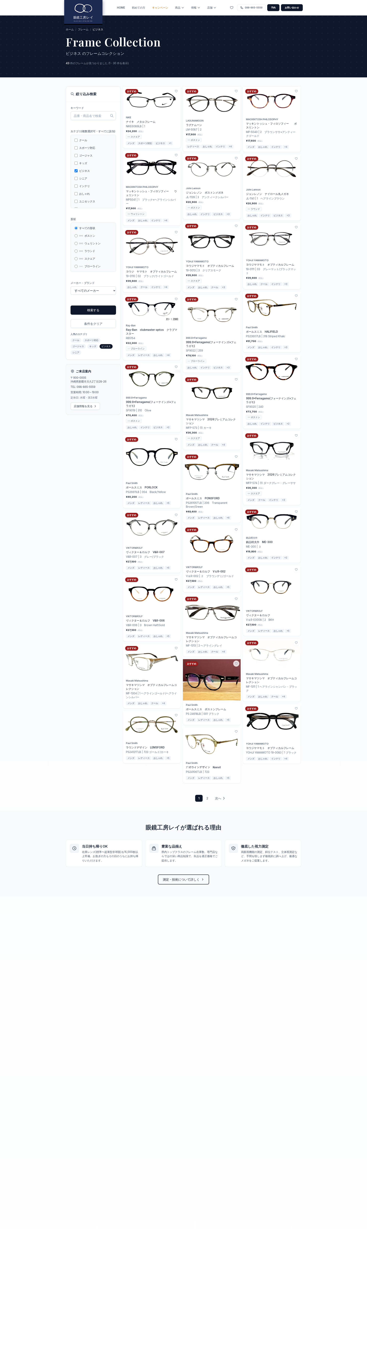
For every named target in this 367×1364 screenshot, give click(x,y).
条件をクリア (93, 324)
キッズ (92, 346)
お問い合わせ (292, 7)
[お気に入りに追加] (176, 91)
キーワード (77, 107)
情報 (193, 7)
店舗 (210, 7)
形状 (73, 219)
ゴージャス (78, 346)
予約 (273, 7)
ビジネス (106, 346)
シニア (75, 352)
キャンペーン (160, 7)
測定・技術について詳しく (181, 879)
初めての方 (138, 7)
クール (75, 340)
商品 (177, 7)
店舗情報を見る (83, 406)
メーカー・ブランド (83, 282)
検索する (93, 310)
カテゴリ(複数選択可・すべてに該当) (93, 131)
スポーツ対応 (91, 340)
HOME (121, 7)
